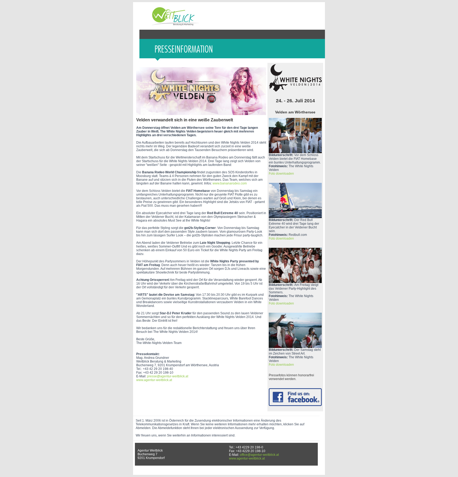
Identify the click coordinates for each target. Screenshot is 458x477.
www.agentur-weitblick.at (154, 380)
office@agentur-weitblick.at (259, 455)
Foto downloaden (281, 173)
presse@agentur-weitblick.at (167, 376)
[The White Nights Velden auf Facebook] (295, 405)
